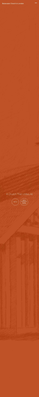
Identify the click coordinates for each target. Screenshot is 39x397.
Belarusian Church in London (13, 3)
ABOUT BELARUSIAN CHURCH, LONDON (24, 202)
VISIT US (15, 201)
